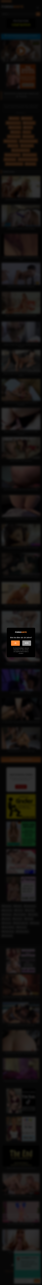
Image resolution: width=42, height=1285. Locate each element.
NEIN (27, 643)
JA (15, 643)
